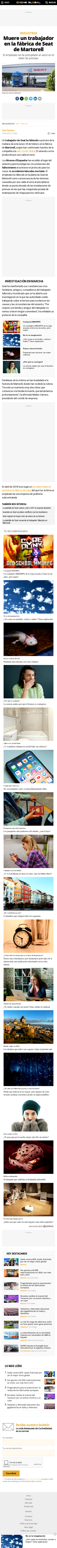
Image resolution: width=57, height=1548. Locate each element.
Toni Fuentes (8, 130)
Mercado (23, 1265)
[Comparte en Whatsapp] (26, 98)
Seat (18, 123)
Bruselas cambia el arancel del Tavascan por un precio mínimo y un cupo (35, 1298)
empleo (24, 123)
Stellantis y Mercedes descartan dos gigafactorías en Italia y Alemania (34, 1311)
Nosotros (28, 1520)
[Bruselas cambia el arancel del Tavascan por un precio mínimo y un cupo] (11, 1299)
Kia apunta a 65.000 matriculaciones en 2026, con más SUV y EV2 (35, 1272)
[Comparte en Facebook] (17, 98)
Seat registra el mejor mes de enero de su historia (23, 516)
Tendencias (24, 1327)
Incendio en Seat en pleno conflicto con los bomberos (25, 512)
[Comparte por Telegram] (31, 98)
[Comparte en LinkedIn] (35, 98)
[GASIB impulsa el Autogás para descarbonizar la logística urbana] (11, 1348)
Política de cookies (28, 1530)
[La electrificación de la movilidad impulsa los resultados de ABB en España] (11, 1335)
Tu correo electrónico (12, 1448)
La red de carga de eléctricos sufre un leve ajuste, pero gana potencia (36, 1323)
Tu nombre (8, 1437)
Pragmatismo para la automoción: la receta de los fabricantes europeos (35, 1285)
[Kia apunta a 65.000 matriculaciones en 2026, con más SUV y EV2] (11, 1273)
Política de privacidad (28, 1523)
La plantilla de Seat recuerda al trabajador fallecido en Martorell (25, 521)
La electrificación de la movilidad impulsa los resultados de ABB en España (35, 1335)
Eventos (28, 1511)
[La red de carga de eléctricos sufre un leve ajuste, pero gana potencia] (11, 1325)
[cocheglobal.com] (28, 2)
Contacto (28, 1516)
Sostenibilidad (25, 1351)
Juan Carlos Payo (32, 1278)
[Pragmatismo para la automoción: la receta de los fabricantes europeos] (11, 1286)
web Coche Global (25, 151)
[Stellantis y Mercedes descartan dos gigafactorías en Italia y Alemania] (11, 1312)
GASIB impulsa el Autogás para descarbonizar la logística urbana (35, 1346)
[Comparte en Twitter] (22, 98)
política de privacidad (33, 1479)
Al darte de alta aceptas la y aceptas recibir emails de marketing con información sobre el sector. (28, 1480)
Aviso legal (28, 1527)
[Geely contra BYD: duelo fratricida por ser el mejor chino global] (11, 1262)
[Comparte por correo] (40, 98)
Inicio (28, 1495)
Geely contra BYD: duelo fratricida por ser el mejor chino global (35, 1260)
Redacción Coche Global (35, 1340)
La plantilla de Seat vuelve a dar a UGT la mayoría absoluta (27, 508)
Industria (23, 1291)
